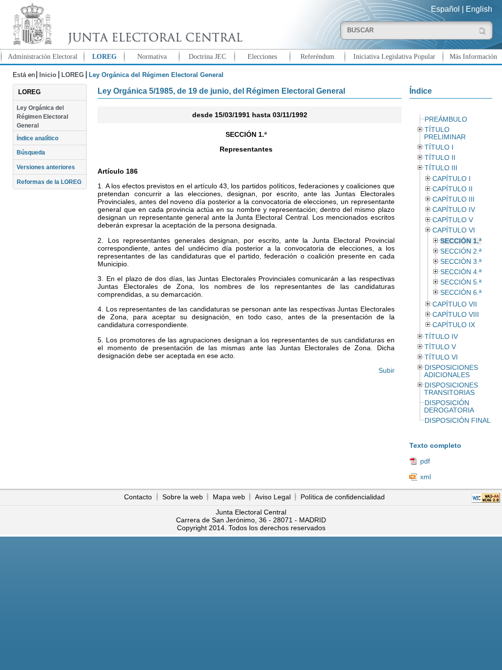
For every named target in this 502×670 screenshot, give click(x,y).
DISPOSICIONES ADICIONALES (451, 371)
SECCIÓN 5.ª (460, 282)
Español (445, 9)
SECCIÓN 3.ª (460, 261)
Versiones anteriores (46, 167)
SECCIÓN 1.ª (460, 241)
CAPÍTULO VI (453, 230)
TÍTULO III (441, 168)
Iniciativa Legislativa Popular (394, 56)
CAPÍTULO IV (453, 209)
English (479, 9)
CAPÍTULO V (452, 220)
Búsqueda (31, 152)
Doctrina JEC (207, 56)
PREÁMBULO (446, 119)
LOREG (104, 56)
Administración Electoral (42, 56)
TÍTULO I (439, 147)
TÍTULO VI (441, 357)
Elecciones (262, 56)
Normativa (152, 56)
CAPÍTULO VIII (455, 314)
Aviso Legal (273, 497)
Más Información (473, 56)
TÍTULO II (440, 157)
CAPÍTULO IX (453, 325)
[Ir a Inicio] (125, 24)
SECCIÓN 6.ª (460, 292)
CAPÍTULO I (451, 178)
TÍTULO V (440, 347)
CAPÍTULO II (452, 189)
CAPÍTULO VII (454, 304)
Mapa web (229, 497)
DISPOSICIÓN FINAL (458, 420)
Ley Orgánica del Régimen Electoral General (42, 116)
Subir (386, 370)
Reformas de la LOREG (49, 182)
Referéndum (317, 56)
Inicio (47, 74)
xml (425, 477)
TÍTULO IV (441, 336)
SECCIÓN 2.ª (460, 251)
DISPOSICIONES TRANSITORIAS (451, 389)
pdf (425, 461)
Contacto (138, 497)
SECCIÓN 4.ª (460, 272)
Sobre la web (182, 497)
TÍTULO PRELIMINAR (445, 133)
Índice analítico (37, 138)
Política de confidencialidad (343, 497)
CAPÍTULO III (453, 199)
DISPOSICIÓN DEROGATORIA (449, 406)
